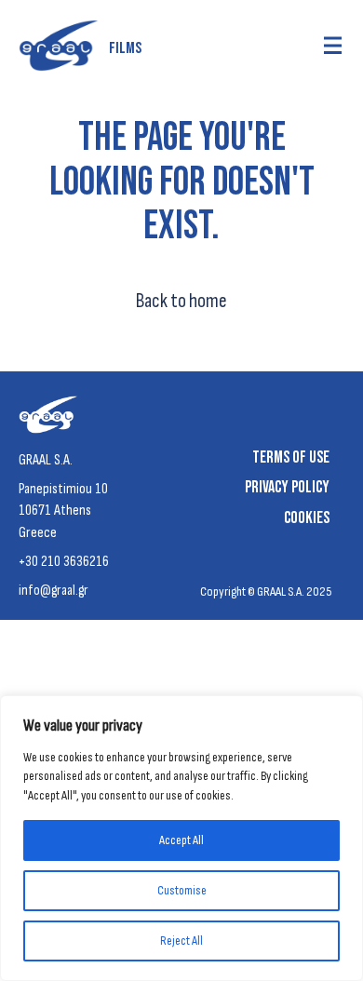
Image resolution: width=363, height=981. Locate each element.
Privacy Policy (287, 487)
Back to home (181, 301)
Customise (182, 890)
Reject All (181, 940)
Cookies (306, 518)
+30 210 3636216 (64, 562)
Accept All (181, 840)
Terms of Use (290, 457)
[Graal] (52, 419)
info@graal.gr (53, 590)
